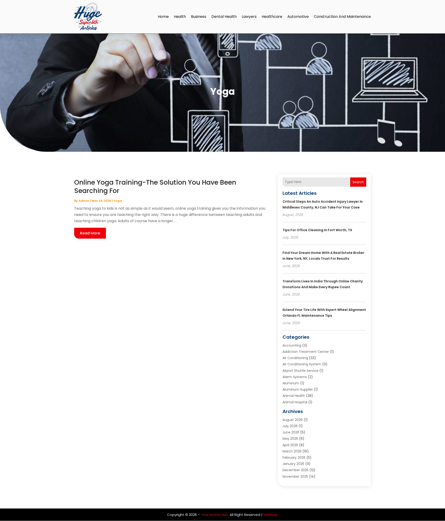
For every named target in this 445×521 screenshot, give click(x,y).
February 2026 (294, 457)
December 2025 (295, 470)
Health (180, 16)
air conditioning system (302, 364)
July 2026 (290, 426)
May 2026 (290, 438)
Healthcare (272, 16)
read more (90, 233)
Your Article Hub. (215, 514)
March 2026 (292, 451)
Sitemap (270, 514)
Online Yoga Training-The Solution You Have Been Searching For (155, 186)
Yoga (117, 201)
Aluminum (291, 383)
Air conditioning (295, 358)
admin (84, 201)
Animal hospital (295, 402)
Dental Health (224, 16)
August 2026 (293, 419)
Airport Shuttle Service (300, 370)
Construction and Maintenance (342, 16)
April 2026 (290, 445)
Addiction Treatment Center (306, 351)
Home (163, 16)
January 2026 (293, 463)
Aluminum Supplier (298, 389)
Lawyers (249, 16)
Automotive (298, 16)
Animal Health (294, 395)
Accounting (292, 345)
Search (358, 182)
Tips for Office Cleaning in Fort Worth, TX (317, 230)
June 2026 (291, 432)
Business (198, 16)
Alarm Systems (295, 377)
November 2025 (295, 476)
